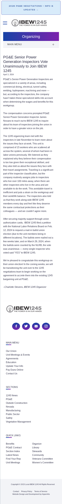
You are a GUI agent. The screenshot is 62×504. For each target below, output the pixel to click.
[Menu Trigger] (5, 23)
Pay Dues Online (14, 370)
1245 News (12, 395)
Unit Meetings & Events (18, 355)
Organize (37, 444)
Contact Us (11, 373)
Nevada (10, 406)
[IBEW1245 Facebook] (15, 326)
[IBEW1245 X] (25, 326)
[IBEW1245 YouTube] (35, 326)
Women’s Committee (42, 462)
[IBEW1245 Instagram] (45, 326)
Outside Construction (16, 403)
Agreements (12, 358)
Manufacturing (13, 410)
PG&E (9, 399)
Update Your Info (14, 366)
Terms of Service (40, 491)
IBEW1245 (35, 23)
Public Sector (13, 414)
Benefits (10, 444)
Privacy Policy (26, 491)
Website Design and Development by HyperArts (31, 494)
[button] (31, 45)
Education (11, 362)
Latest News (12, 455)
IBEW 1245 (31, 310)
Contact (16, 491)
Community (38, 455)
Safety (9, 418)
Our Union (11, 351)
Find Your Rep (13, 459)
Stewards (37, 451)
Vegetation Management (18, 421)
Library (35, 447)
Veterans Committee (42, 459)
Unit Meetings (13, 462)
